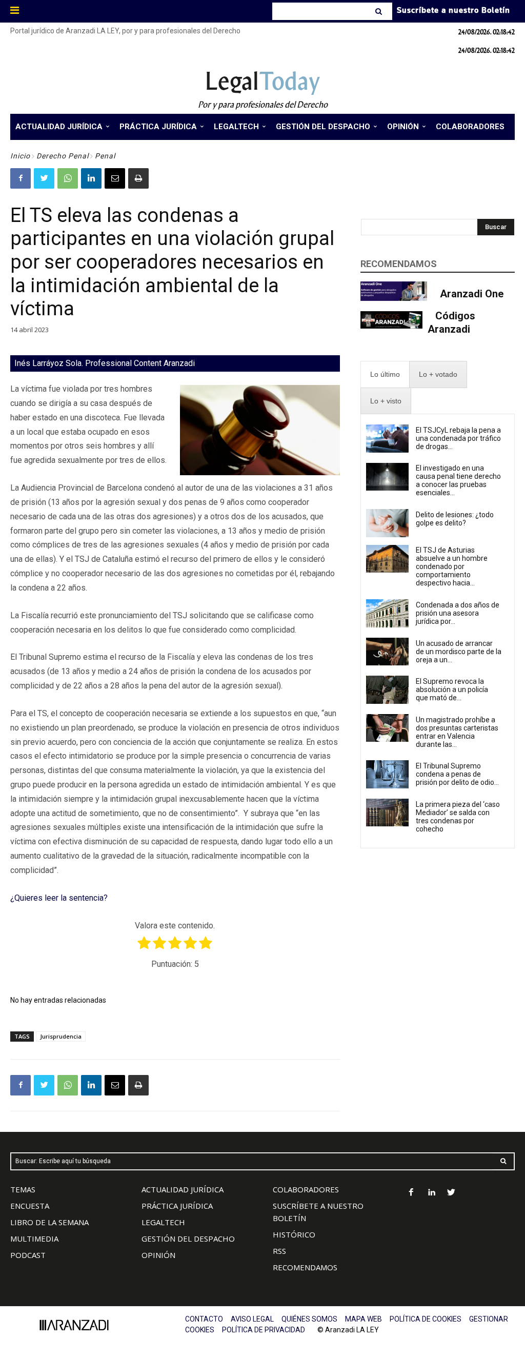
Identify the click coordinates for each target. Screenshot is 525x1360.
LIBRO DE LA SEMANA (49, 1222)
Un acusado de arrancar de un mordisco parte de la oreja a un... (458, 651)
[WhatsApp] (67, 178)
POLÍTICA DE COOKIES (425, 1319)
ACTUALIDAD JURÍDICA (183, 1189)
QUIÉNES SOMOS (309, 1319)
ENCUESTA (29, 1206)
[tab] (385, 374)
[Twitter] (44, 178)
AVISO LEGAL (252, 1319)
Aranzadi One (471, 294)
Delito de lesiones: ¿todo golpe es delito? (455, 519)
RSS (279, 1251)
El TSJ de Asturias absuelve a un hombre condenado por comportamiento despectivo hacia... (452, 566)
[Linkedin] (91, 178)
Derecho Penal (62, 156)
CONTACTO (204, 1319)
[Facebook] (20, 178)
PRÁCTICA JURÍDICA (177, 1206)
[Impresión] (138, 178)
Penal (105, 156)
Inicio (20, 156)
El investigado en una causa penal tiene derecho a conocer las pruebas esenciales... (458, 480)
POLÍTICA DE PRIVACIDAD (263, 1330)
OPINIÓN (158, 1255)
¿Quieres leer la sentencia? (59, 898)
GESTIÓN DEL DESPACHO (188, 1238)
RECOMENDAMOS (305, 1267)
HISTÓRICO (294, 1234)
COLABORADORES (306, 1189)
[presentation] (385, 374)
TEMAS (22, 1189)
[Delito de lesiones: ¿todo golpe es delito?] (387, 523)
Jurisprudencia (61, 1036)
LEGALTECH (163, 1222)
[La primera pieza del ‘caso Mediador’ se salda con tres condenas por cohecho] (387, 812)
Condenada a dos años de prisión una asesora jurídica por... (457, 613)
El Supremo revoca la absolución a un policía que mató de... (452, 689)
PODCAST (28, 1255)
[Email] (115, 178)
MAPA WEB (363, 1319)
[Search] (380, 11)
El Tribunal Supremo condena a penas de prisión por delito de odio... (457, 774)
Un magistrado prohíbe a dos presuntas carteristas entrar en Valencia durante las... (457, 732)
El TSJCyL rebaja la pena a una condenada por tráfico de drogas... (458, 438)
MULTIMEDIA (34, 1238)
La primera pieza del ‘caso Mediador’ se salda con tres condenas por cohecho (458, 816)
